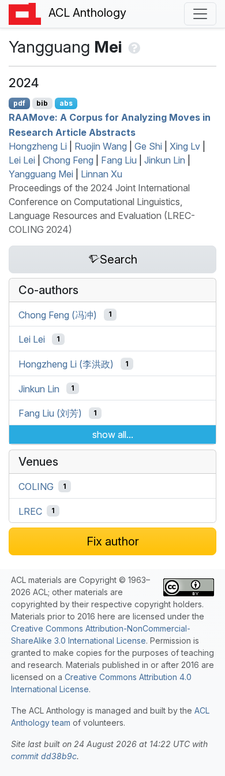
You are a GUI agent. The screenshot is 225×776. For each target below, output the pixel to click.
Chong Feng (68, 160)
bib (42, 103)
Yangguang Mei (41, 174)
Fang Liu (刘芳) (50, 413)
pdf (19, 103)
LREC (30, 511)
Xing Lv (185, 146)
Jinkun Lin (164, 160)
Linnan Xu (101, 174)
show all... (112, 434)
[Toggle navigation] (200, 13)
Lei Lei (22, 160)
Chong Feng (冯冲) (57, 314)
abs (66, 103)
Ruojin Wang (100, 146)
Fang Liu (119, 160)
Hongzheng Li (38, 146)
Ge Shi (148, 146)
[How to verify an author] (133, 47)
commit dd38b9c (44, 756)
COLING (36, 486)
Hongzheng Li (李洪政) (66, 364)
